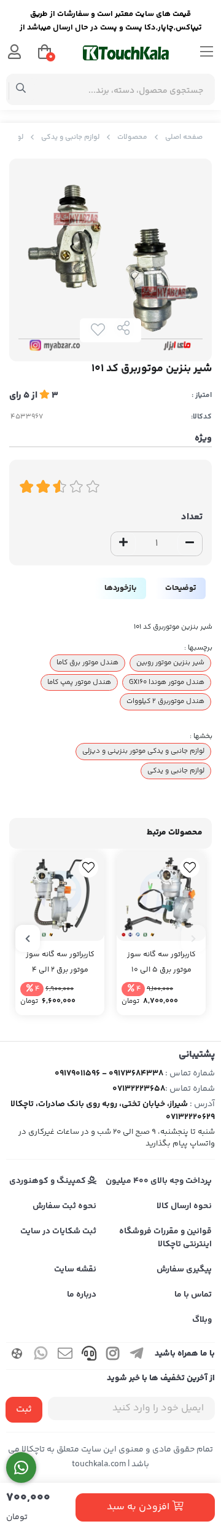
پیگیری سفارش (184, 1269)
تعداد (192, 517)
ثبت (24, 1409)
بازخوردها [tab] (120, 588)
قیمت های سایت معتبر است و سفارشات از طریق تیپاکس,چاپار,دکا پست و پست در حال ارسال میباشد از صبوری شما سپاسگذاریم (111, 22)
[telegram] (137, 1356)
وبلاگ (202, 1320)
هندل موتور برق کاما (87, 662)
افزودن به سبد (139, 1507)
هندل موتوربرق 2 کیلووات (165, 701)
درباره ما (81, 1295)
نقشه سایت (75, 1269)
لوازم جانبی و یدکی (70, 137)
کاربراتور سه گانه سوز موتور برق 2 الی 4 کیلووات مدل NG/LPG (60, 963)
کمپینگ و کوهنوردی (48, 1181)
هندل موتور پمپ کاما (79, 682)
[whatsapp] (41, 1356)
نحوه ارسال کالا (184, 1206)
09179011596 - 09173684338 (109, 1073)
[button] (193, 938)
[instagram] (113, 1356)
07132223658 (138, 1089)
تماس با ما (193, 1295)
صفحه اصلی (184, 137)
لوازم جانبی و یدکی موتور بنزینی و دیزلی (143, 750)
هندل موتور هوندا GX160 (166, 682)
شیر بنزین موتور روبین (170, 662)
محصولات (132, 137)
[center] (21, 89)
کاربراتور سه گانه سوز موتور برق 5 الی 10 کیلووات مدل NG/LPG (161, 963)
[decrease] (189, 544)
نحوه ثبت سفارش (64, 1206)
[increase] (123, 544)
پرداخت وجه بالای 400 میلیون (159, 1181)
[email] (65, 1356)
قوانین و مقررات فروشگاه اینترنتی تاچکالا (165, 1238)
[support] (89, 1356)
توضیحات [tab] (180, 588)
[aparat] (17, 1356)
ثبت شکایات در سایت (58, 1231)
